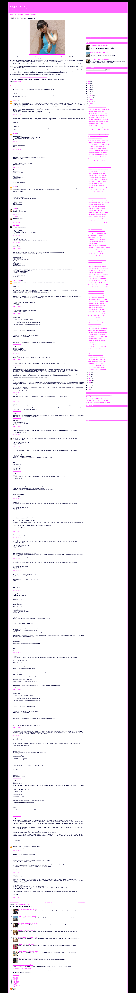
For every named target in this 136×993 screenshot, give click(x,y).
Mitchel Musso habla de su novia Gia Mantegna (98, 313)
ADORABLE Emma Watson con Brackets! (27, 930)
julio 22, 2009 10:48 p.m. (17, 816)
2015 (89, 81)
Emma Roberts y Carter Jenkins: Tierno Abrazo (98, 121)
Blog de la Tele (18, 6)
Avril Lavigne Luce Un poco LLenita (95, 355)
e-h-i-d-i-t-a (15, 100)
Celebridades (33, 14)
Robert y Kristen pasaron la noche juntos (96, 173)
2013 (89, 85)
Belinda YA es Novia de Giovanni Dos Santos (97, 154)
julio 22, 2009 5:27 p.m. (17, 434)
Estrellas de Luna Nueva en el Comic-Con (97, 249)
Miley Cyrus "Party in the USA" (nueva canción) (98, 175)
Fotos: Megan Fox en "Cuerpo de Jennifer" (97, 357)
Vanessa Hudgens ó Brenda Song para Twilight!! (28, 951)
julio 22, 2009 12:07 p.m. (17, 141)
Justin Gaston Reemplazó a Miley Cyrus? (97, 295)
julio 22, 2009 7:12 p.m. (17, 549)
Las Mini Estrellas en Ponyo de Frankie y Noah (98, 169)
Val (13, 437)
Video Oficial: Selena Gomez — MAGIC (96, 231)
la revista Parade (34, 56)
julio (90, 105)
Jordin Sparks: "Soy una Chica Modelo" (96, 282)
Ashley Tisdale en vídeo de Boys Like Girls (97, 241)
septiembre (91, 101)
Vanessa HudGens (16, 985)
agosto (90, 103)
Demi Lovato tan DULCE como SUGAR (96, 239)
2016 (89, 79)
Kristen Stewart (16, 979)
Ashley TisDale (16, 975)
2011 (89, 89)
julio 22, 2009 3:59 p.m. (17, 392)
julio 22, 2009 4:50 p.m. (17, 426)
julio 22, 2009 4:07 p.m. (17, 411)
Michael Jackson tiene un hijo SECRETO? (97, 346)
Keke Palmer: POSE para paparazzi (95, 307)
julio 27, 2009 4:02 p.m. (17, 897)
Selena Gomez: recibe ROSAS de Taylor (96, 255)
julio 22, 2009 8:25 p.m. (17, 747)
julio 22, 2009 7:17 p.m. (17, 570)
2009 (89, 93)
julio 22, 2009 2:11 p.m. (17, 222)
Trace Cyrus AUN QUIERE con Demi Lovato (97, 315)
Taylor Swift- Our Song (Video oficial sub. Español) (98, 319)
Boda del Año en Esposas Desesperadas (96, 288)
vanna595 (15, 208)
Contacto (27, 14)
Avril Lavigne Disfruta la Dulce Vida (95, 235)
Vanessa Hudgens (13, 56)
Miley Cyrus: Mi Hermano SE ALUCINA (96, 208)
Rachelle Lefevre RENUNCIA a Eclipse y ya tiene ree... (99, 167)
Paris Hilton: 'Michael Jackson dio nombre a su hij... (99, 258)
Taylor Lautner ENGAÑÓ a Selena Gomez (97, 158)
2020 (89, 75)
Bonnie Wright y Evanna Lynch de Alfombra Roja (98, 344)
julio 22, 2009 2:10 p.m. (17, 214)
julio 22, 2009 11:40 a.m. (17, 123)
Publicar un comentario (14, 900)
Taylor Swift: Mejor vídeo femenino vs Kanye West (28, 958)
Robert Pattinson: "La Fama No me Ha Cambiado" (98, 202)
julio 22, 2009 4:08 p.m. (17, 418)
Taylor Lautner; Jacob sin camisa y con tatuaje (98, 322)
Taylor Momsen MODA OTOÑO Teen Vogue (97, 177)
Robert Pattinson (16, 981)
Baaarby (14, 87)
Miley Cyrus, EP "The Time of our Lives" (96, 125)
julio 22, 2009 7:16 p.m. (17, 558)
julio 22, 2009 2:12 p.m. (17, 235)
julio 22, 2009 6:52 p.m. (17, 471)
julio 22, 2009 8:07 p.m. (17, 727)
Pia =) (14, 448)
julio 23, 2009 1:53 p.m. (17, 842)
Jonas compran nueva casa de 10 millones (97, 260)
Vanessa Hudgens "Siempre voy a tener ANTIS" (98, 284)
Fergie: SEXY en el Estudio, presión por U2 (97, 233)
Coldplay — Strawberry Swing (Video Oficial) (97, 216)
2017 (89, 77)
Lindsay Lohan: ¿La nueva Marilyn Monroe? (97, 369)
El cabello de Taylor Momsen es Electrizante (97, 160)
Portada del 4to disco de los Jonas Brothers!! (27, 937)
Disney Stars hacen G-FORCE (94, 324)
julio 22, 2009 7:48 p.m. (17, 689)
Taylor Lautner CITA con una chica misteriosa (97, 353)
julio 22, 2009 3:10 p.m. (17, 353)
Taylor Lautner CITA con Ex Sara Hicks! (96, 276)
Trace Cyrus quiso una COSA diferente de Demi (98, 301)
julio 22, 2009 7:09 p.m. (17, 531)
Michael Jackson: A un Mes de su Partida (97, 224)
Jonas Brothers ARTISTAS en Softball (96, 309)
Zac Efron (15, 986)
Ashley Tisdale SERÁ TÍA (93, 342)
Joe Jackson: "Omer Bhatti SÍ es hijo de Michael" (98, 150)
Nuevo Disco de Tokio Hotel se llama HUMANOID (98, 332)
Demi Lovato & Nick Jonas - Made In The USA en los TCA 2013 (99, 400)
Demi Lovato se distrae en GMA (95, 262)
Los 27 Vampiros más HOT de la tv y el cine (97, 115)
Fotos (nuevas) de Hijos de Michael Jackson (97, 338)
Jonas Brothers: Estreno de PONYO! (96, 185)
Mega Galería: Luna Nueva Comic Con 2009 (97, 227)
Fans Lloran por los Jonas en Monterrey (96, 127)
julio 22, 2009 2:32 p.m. (17, 283)
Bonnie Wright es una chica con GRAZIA (96, 311)
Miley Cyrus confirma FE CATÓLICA (95, 183)
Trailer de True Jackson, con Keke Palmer (97, 340)
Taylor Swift (15, 983)
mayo (90, 374)
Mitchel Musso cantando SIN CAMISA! (96, 367)
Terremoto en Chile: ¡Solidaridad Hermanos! (27, 916)
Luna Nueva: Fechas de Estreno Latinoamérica (98, 270)
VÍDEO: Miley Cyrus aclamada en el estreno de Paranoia (98, 402)
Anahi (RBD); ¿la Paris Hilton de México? (96, 123)
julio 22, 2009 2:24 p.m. (17, 248)
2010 (89, 91)
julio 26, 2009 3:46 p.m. (17, 872)
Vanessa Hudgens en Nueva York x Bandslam (97, 328)
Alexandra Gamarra (17, 280)
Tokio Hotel (15, 984)
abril (90, 376)
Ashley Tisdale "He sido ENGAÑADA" (96, 237)
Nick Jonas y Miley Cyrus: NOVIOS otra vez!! (22, 968)
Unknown (15, 186)
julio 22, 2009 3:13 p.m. (17, 359)
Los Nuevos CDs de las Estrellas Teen (96, 146)
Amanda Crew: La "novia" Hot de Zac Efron (97, 156)
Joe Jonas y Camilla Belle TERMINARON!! (97, 193)
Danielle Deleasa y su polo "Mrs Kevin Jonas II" (98, 326)
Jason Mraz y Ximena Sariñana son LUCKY (97, 148)
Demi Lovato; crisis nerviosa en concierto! (97, 107)
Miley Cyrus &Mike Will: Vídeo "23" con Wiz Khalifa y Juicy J (98, 395)
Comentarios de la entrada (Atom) (22, 904)
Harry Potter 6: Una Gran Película (95, 229)
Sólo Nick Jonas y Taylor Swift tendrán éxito (27, 909)
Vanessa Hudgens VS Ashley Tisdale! (26, 944)
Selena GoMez (16, 982)
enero (90, 382)
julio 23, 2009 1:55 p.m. (17, 850)
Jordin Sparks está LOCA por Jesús (95, 210)
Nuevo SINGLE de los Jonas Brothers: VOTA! (97, 113)
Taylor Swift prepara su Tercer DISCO (96, 291)
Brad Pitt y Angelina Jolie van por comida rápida (98, 200)
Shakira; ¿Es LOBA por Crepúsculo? (95, 293)
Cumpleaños (20, 14)
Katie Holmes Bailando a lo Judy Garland (96, 220)
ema (14, 844)
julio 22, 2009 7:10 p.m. (17, 537)
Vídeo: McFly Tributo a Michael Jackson (96, 142)
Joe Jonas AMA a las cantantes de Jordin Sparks (98, 274)
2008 (89, 385)
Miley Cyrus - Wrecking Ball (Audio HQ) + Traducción (97, 398)
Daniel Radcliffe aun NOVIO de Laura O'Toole (97, 299)
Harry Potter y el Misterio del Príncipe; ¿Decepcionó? (99, 247)
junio (90, 372)
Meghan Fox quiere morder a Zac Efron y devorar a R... (99, 218)
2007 (89, 387)
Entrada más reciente (14, 902)
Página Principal (48, 902)
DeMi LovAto (15, 977)
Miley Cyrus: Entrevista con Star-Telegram (97, 253)
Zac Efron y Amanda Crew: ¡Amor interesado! (97, 264)
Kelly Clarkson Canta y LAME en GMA (96, 117)
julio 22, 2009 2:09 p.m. (17, 206)
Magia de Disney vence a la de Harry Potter (97, 198)
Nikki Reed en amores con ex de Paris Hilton (97, 336)
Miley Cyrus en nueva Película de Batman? (97, 243)
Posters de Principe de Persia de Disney (96, 305)
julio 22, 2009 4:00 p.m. (17, 401)
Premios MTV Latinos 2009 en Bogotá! (96, 111)
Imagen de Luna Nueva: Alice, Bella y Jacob (97, 334)
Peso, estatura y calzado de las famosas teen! (28, 923)
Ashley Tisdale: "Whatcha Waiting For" (96, 165)
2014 (89, 83)
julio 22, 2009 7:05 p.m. (17, 498)
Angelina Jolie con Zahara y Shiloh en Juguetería (98, 134)
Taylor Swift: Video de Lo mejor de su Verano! (97, 179)
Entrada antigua (81, 902)
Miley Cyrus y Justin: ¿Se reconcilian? (96, 204)
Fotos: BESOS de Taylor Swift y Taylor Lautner (98, 119)
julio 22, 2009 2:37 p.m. (17, 313)
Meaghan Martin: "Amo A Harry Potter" (96, 251)
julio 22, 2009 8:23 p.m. (17, 735)
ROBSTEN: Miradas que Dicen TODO (96, 365)
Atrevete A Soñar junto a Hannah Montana (97, 330)
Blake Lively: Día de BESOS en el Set (96, 191)
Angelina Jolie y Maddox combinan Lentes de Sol (98, 286)
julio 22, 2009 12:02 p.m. (17, 130)
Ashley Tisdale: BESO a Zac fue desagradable (98, 140)
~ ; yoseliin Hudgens (17, 572)
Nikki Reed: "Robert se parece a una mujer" (97, 131)
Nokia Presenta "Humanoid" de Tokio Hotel (97, 266)
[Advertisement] (98, 25)
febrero (90, 380)
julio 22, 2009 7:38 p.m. (17, 652)
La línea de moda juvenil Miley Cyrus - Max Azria (98, 144)
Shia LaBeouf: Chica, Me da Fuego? (95, 196)
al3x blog (15, 133)
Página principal (12, 14)
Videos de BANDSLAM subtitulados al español (98, 268)
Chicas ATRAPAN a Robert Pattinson (96, 162)
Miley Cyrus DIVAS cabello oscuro (95, 272)
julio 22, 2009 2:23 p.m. (17, 242)
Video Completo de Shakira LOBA (95, 138)
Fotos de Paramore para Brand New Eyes (97, 303)
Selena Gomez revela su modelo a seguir (96, 206)
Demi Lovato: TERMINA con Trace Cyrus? (97, 350)
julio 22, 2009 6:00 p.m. (17, 446)
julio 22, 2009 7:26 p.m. (17, 590)
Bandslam (61, 56)
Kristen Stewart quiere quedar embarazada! (97, 245)
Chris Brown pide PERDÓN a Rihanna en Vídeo (98, 317)
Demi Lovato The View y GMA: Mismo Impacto (98, 212)
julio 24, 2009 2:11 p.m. (17, 856)
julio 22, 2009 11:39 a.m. (17, 114)
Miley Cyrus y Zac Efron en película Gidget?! (97, 171)
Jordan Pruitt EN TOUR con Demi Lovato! (97, 181)
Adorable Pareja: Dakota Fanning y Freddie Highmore (99, 187)
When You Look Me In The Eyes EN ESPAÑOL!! (23, 965)
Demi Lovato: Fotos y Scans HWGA (95, 363)
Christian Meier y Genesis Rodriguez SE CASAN (98, 129)
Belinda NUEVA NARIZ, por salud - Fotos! (97, 280)
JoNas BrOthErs (16, 978)
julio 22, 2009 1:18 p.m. (17, 167)
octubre (90, 99)
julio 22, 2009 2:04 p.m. (17, 193)
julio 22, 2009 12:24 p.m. (17, 149)
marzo (90, 378)
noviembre (91, 97)
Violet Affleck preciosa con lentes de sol (96, 359)
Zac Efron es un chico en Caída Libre (96, 348)
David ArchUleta (16, 976)
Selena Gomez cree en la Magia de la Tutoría (97, 222)
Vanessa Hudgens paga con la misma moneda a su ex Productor (33, 77)
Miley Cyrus (15, 980)
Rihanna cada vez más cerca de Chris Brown (97, 152)
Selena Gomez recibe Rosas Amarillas (96, 297)
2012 (89, 87)
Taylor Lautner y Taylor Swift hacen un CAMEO (98, 136)
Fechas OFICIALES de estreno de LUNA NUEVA (98, 109)
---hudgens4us (16, 225)
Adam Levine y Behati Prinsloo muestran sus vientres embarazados (100, 396)
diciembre (91, 95)
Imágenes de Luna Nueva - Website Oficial (97, 278)
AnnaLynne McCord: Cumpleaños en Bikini (97, 361)
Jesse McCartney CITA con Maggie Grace (97, 189)
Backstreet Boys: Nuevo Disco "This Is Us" (97, 214)
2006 (89, 389)
